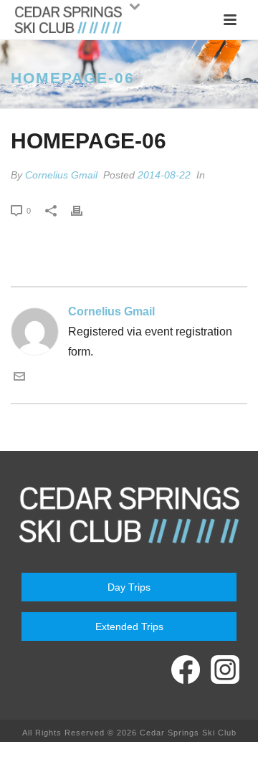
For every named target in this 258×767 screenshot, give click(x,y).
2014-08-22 (164, 175)
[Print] (84, 210)
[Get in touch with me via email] (19, 378)
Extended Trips (129, 626)
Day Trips (129, 587)
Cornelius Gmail (61, 175)
